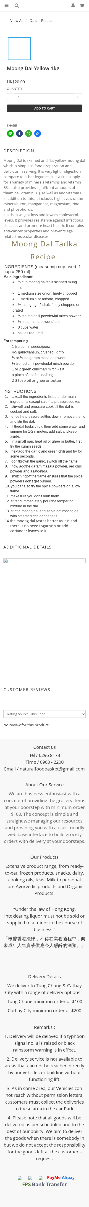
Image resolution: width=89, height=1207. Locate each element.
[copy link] (37, 133)
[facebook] (19, 133)
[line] (10, 133)
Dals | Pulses (41, 20)
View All (16, 20)
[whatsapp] (28, 133)
